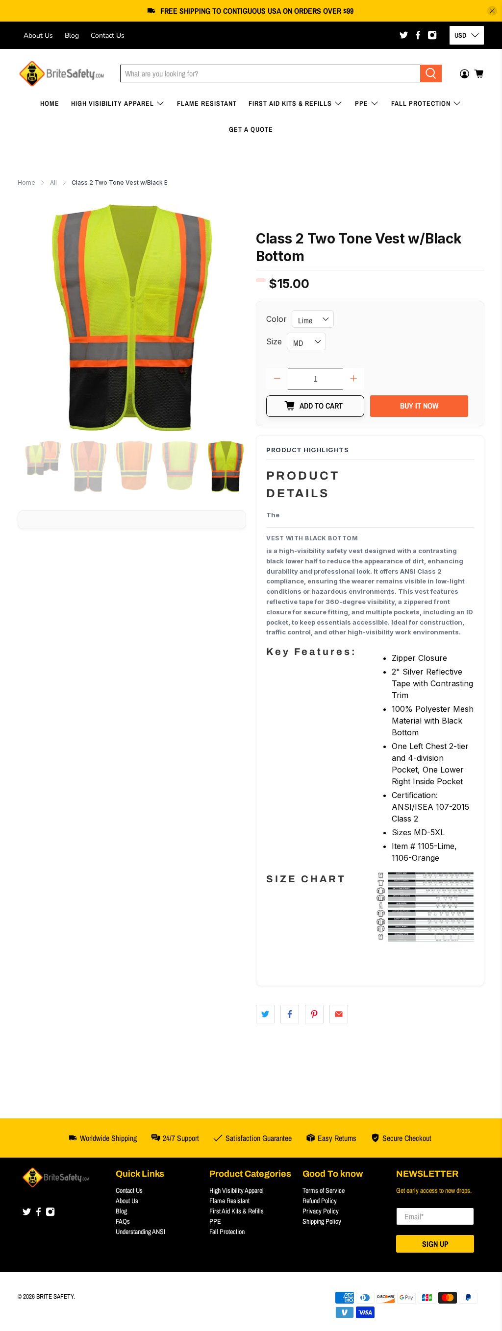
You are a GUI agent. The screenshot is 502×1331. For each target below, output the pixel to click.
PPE (361, 103)
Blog (72, 35)
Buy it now (419, 405)
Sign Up (435, 1243)
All (53, 183)
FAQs (123, 1221)
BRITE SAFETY (55, 1296)
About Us (38, 35)
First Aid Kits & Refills (290, 103)
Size (274, 341)
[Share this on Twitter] (265, 1014)
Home (49, 103)
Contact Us (108, 35)
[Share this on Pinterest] (314, 1014)
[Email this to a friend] (338, 1014)
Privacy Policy (320, 1211)
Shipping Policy (321, 1221)
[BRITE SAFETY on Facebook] (418, 35)
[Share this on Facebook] (289, 1014)
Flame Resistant (207, 103)
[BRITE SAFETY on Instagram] (432, 35)
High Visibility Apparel (112, 103)
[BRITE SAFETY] (61, 74)
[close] (492, 11)
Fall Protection (421, 103)
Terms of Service (323, 1190)
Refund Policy (319, 1200)
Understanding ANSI (140, 1231)
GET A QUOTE (251, 129)
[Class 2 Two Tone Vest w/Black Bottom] (132, 317)
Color (276, 319)
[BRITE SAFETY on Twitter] (403, 35)
